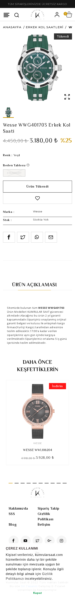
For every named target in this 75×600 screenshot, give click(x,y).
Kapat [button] (37, 592)
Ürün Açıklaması (34, 284)
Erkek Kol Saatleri (44, 27)
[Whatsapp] (37, 237)
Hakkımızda (18, 508)
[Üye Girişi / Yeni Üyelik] (57, 14)
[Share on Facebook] (9, 237)
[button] (6, 583)
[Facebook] (14, 541)
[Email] (51, 237)
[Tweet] (23, 237)
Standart (14, 173)
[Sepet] (69, 14)
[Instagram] (62, 541)
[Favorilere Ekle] (37, 198)
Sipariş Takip (48, 508)
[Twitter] (38, 541)
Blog (13, 524)
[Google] (50, 541)
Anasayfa (12, 27)
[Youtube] (26, 541)
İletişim (44, 524)
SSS (12, 514)
